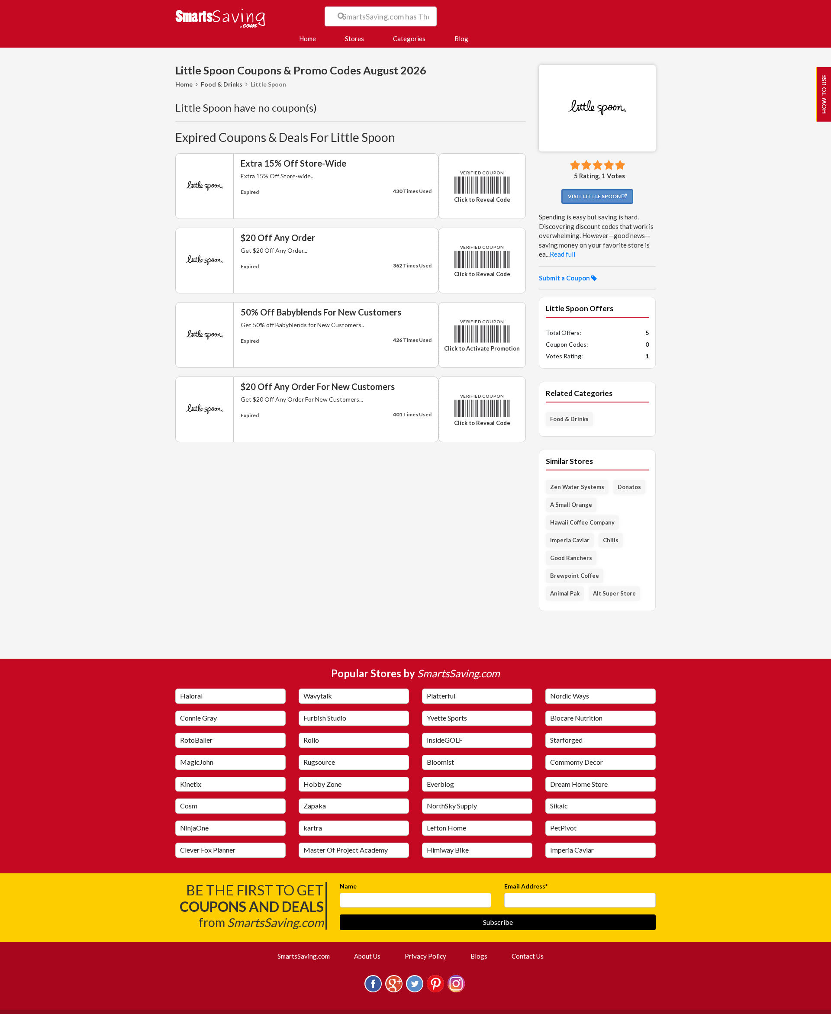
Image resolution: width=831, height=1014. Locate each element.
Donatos (629, 486)
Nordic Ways (569, 696)
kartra (312, 828)
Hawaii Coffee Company (582, 522)
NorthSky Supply (452, 806)
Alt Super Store (614, 593)
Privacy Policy (425, 956)
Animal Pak (565, 593)
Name (348, 886)
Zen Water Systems (577, 486)
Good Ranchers (571, 557)
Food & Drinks (221, 84)
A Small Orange (571, 504)
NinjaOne (194, 828)
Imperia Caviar (569, 540)
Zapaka (314, 806)
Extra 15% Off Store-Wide (293, 163)
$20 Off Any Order (278, 237)
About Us (367, 956)
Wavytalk (317, 696)
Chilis (610, 540)
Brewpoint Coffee (574, 575)
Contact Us (528, 956)
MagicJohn (196, 762)
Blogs (478, 956)
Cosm (188, 806)
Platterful (441, 696)
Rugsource (319, 762)
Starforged (566, 740)
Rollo (311, 740)
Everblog (440, 784)
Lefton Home (446, 828)
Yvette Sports (447, 718)
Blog (461, 38)
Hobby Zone (322, 784)
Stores (354, 38)
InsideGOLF (445, 740)
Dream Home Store (579, 784)
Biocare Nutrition (576, 718)
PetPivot (563, 828)
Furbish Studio (324, 718)
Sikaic (559, 806)
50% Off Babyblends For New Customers (321, 312)
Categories (409, 38)
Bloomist (440, 762)
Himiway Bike (448, 850)
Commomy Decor (576, 762)
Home (311, 38)
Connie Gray (198, 718)
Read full (562, 254)
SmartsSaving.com (307, 956)
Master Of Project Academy (345, 850)
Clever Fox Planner (207, 850)
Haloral (191, 696)
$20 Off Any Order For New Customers (318, 386)
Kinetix (190, 784)
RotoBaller (196, 740)
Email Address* (526, 886)
